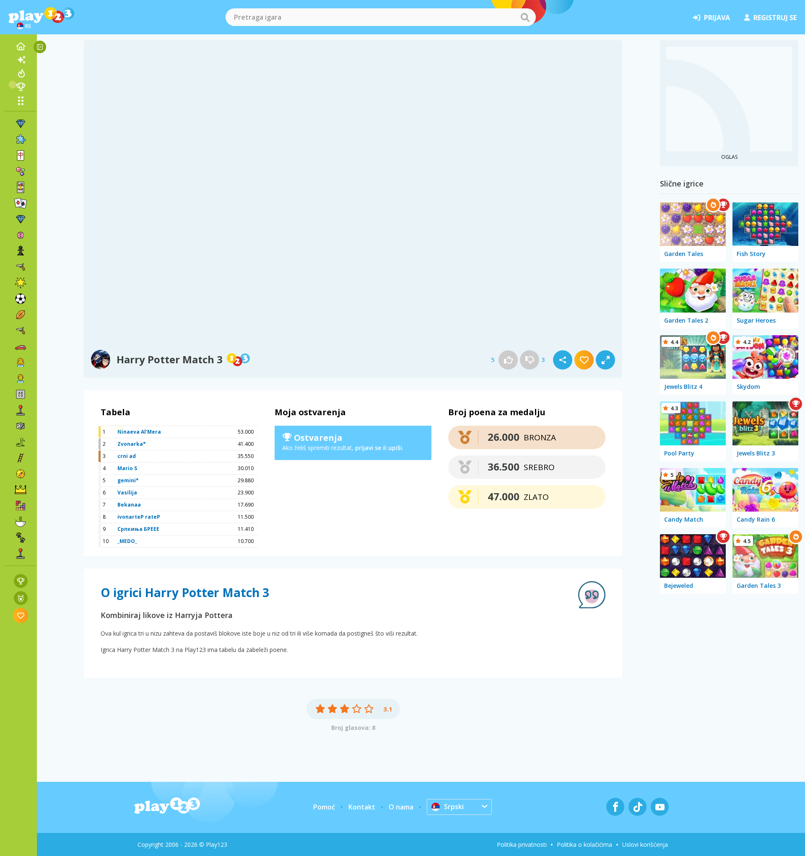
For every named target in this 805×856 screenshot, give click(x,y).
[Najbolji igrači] (20, 87)
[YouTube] (660, 807)
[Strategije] (20, 490)
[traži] (525, 17)
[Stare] (20, 442)
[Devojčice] (20, 362)
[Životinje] (20, 538)
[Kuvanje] (20, 522)
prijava (717, 17)
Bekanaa (129, 504)
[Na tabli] (20, 426)
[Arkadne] (20, 410)
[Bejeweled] (20, 219)
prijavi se (368, 448)
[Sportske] (20, 315)
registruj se (775, 17)
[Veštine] (20, 458)
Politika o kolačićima (584, 844)
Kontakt (361, 807)
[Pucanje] (20, 331)
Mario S (127, 468)
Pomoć (324, 807)
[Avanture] (20, 474)
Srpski (454, 806)
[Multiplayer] (20, 553)
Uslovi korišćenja (645, 844)
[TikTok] (637, 807)
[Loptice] (20, 171)
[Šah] (20, 251)
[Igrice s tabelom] (21, 581)
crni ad (126, 456)
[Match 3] (20, 124)
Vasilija (127, 492)
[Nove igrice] (20, 60)
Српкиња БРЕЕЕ (138, 529)
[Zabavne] (20, 283)
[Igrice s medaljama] (21, 598)
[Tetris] (20, 506)
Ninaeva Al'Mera (139, 431)
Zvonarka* (131, 443)
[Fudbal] (20, 299)
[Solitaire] (20, 203)
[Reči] (20, 394)
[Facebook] (615, 807)
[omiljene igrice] (21, 615)
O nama (401, 807)
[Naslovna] (20, 46)
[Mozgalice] (20, 235)
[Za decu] (20, 378)
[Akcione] (20, 267)
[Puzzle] (20, 139)
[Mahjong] (20, 155)
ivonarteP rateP (138, 516)
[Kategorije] (20, 100)
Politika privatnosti (522, 844)
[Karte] (20, 187)
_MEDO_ (127, 541)
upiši (395, 448)
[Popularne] (20, 73)
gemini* (128, 480)
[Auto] (20, 346)
